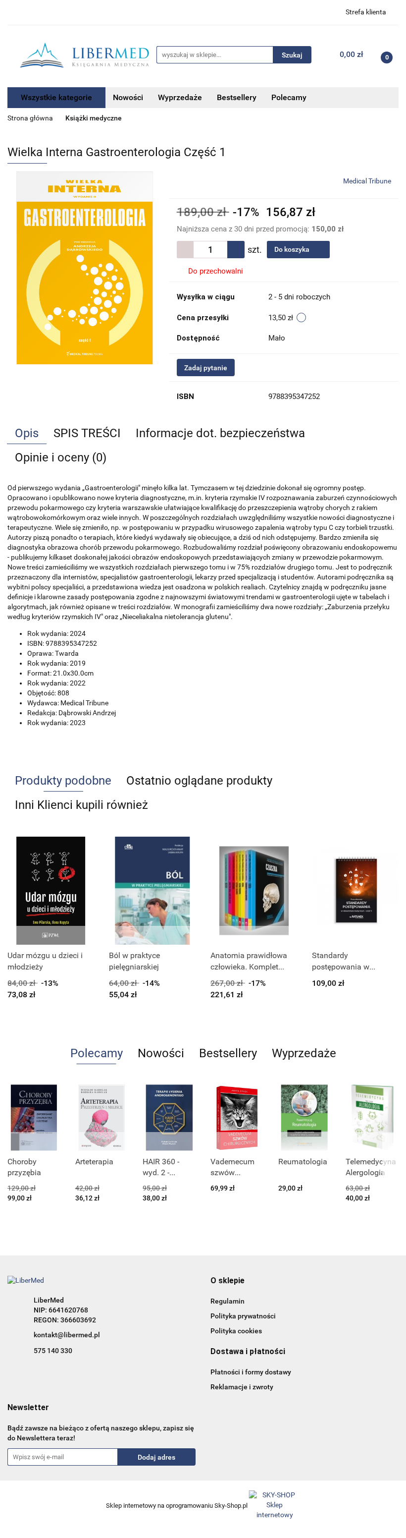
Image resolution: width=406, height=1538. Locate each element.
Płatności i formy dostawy (250, 1372)
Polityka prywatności (243, 1316)
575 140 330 (53, 1351)
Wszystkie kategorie (56, 97)
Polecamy (288, 97)
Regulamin (227, 1301)
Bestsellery (236, 97)
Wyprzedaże (180, 97)
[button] (227, 1281)
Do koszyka (292, 249)
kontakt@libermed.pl (67, 1335)
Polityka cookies (236, 1331)
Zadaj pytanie (205, 368)
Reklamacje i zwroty (241, 1387)
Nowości (128, 97)
